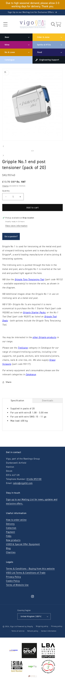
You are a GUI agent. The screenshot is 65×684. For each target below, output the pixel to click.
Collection (11, 527)
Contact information (48, 631)
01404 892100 (34, 479)
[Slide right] (3, 155)
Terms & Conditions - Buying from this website (30, 568)
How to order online (16, 519)
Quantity (6, 191)
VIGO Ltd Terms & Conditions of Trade (26, 572)
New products (13, 540)
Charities (10, 552)
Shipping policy (42, 626)
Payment (10, 532)
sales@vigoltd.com (22, 483)
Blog (8, 548)
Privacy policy (56, 626)
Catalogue (31, 374)
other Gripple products (44, 337)
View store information (16, 225)
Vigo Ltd (13, 626)
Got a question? (11, 236)
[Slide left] (3, 146)
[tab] (17, 400)
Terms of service (17, 631)
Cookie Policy (13, 580)
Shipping (5, 186)
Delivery (10, 523)
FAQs (8, 536)
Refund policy (32, 631)
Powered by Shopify (25, 626)
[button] (5, 24)
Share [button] (8, 382)
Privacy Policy (13, 576)
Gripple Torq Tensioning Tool (29, 279)
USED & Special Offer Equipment (23, 544)
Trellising (23, 347)
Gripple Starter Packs (34, 312)
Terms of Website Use (17, 584)
